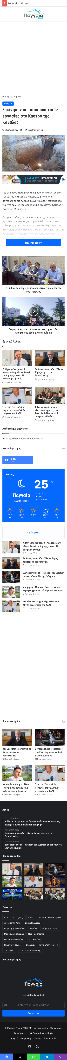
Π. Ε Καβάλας (35, 939)
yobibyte (49, 1033)
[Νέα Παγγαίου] (33, 14)
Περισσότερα (32, 242)
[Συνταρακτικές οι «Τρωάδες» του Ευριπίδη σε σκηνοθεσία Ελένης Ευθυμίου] (11, 577)
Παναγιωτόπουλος (12, 945)
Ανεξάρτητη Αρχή (12, 923)
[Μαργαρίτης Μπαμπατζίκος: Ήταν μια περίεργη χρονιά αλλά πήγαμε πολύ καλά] (11, 592)
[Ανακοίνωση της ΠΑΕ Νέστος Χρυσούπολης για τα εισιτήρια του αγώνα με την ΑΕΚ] (12, 893)
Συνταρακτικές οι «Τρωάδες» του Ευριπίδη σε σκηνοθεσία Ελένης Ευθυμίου (49, 752)
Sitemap (37, 1038)
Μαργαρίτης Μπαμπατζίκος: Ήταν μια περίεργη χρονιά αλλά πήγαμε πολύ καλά (16, 787)
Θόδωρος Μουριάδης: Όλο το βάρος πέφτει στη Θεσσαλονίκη (49, 372)
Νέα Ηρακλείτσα (36, 934)
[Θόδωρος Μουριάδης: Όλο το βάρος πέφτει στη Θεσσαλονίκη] (50, 358)
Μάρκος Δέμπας (49, 928)
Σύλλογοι (30, 945)
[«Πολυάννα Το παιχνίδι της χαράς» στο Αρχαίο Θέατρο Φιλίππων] (55, 881)
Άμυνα (31, 917)
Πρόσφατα (33, 532)
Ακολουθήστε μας (11, 959)
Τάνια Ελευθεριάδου (48, 945)
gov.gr (21, 917)
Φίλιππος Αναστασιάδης (30, 950)
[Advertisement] (33, 57)
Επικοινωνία (50, 1038)
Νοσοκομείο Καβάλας (14, 939)
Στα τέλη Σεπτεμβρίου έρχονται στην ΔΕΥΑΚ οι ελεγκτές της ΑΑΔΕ (14, 410)
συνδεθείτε (37, 438)
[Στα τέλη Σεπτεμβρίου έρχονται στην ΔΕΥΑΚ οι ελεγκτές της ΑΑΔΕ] (17, 395)
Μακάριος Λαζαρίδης (14, 934)
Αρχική (8, 96)
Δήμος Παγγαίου (32, 923)
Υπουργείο (9, 950)
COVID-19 (8, 917)
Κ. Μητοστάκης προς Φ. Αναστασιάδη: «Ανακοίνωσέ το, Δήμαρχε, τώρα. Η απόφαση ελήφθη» (42, 546)
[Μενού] (4, 15)
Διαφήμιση (25, 1038)
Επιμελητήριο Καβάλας (15, 928)
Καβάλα (17, 96)
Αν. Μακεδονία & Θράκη (50, 917)
